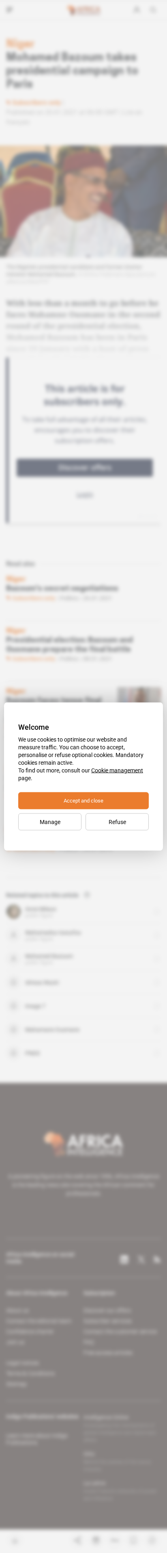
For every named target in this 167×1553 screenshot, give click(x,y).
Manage (50, 822)
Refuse (117, 822)
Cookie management (117, 770)
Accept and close (83, 801)
